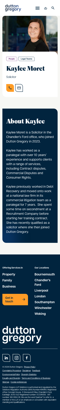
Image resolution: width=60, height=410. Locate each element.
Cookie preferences (19, 382)
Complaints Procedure (11, 370)
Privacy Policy (29, 366)
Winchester (43, 307)
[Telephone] (10, 88)
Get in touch (9, 299)
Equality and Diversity (11, 378)
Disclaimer (26, 370)
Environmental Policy (11, 374)
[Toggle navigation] (38, 8)
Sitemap (5, 382)
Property (8, 274)
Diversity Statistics (28, 374)
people (12, 58)
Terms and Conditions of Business (36, 378)
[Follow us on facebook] (27, 358)
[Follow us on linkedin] (6, 358)
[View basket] (45, 8)
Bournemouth (45, 274)
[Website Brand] (13, 8)
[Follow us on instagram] (16, 358)
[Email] (19, 88)
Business (9, 286)
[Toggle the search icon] (53, 8)
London (40, 296)
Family (7, 280)
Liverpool (41, 290)
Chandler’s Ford (42, 282)
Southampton (45, 302)
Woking (40, 313)
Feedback (36, 370)
